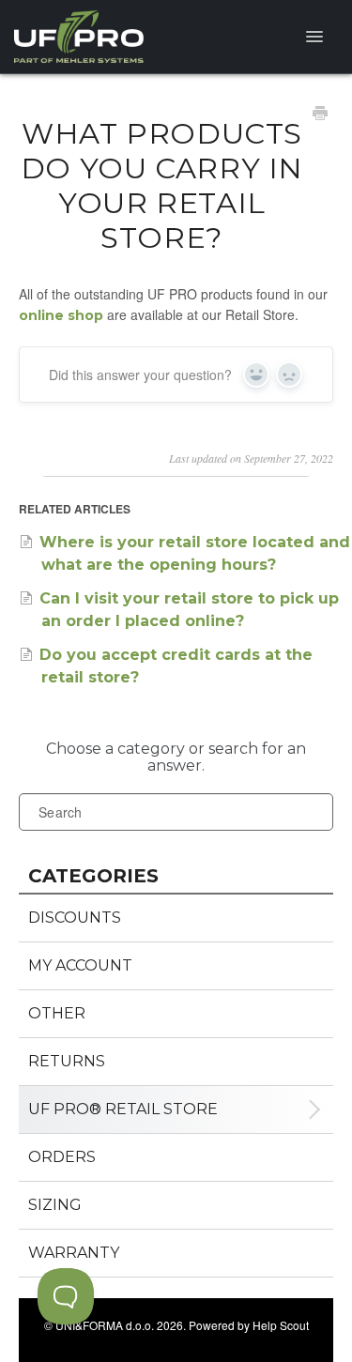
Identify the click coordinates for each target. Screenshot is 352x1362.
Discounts (74, 917)
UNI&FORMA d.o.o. (104, 1325)
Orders (62, 1157)
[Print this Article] (320, 115)
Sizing (55, 1205)
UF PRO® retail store (123, 1109)
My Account (80, 965)
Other (56, 1013)
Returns (66, 1061)
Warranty (73, 1253)
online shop (61, 315)
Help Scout (281, 1325)
